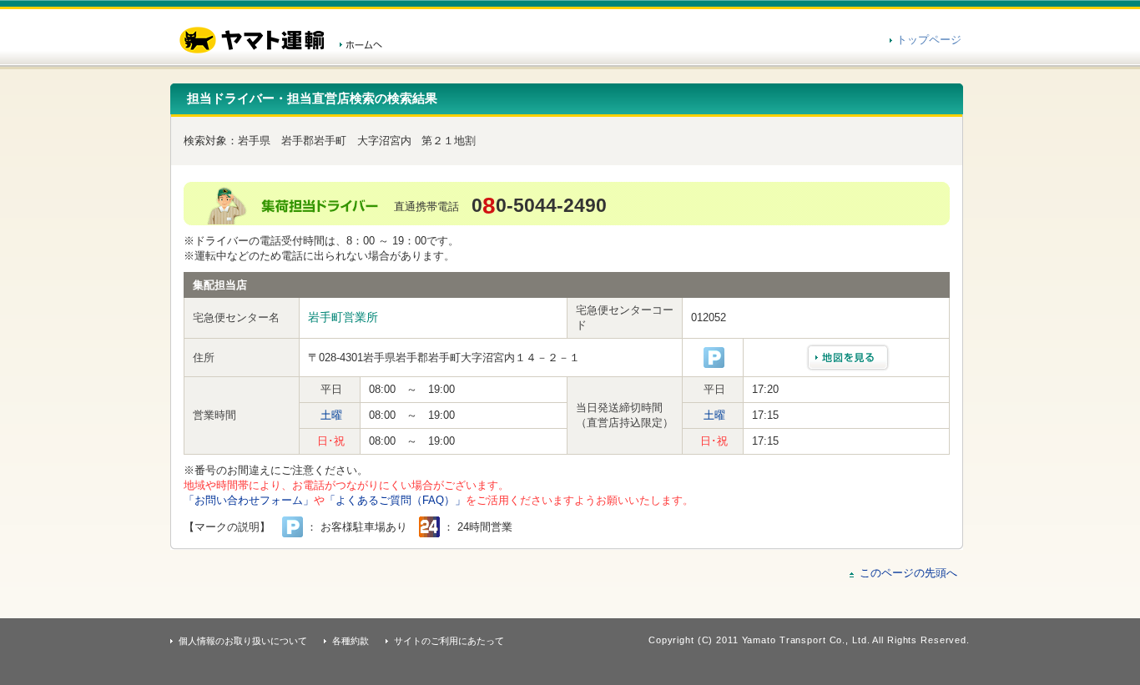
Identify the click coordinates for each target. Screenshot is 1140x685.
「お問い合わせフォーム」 (249, 500)
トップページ (928, 39)
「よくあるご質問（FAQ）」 (395, 500)
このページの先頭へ (908, 573)
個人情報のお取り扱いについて (243, 641)
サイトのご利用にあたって (449, 641)
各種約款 (350, 641)
